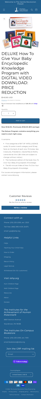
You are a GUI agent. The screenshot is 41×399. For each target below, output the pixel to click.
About (6, 297)
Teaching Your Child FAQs (13, 248)
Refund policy (34, 391)
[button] (4, 10)
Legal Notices (9, 266)
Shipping (4, 100)
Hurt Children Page (11, 284)
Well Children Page (11, 288)
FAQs (6, 243)
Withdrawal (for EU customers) (15, 270)
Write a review (20, 208)
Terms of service (14, 394)
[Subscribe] (33, 354)
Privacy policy (13, 391)
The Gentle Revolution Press (19, 389)
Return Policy (9, 261)
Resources (8, 293)
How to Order (9, 252)
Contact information (27, 394)
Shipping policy (23, 391)
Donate (7, 302)
